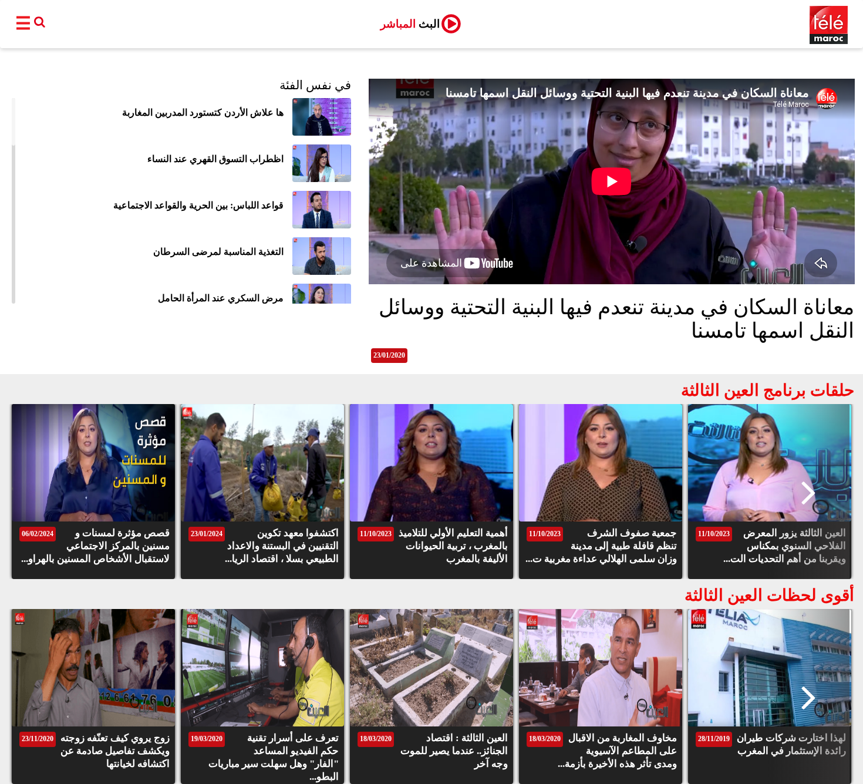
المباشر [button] (410, 24)
